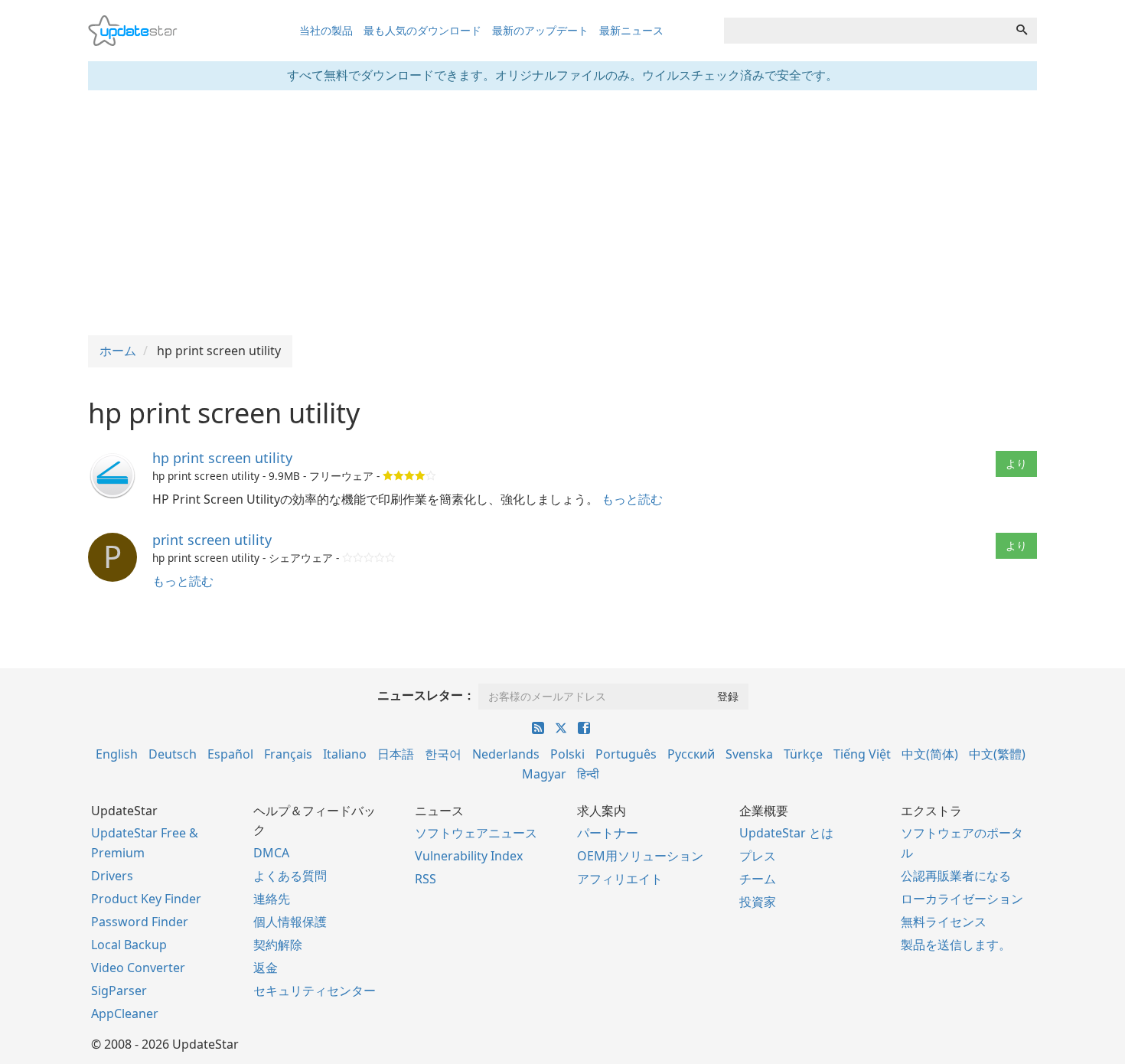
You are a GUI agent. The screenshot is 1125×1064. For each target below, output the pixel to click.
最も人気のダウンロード (422, 30)
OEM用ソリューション (640, 855)
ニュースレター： (426, 695)
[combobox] (865, 31)
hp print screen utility (222, 458)
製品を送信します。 (956, 944)
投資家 (757, 901)
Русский (691, 754)
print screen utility (212, 539)
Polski (567, 754)
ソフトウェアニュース (476, 832)
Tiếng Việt (862, 754)
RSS (425, 878)
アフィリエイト (620, 878)
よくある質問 (290, 875)
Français (288, 754)
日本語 (395, 754)
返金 (265, 967)
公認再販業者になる (956, 875)
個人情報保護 (290, 921)
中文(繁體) (997, 754)
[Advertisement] (562, 213)
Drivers (112, 875)
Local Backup (129, 944)
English (117, 754)
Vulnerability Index (469, 855)
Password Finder (139, 921)
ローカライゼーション (962, 898)
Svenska (749, 754)
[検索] (1021, 31)
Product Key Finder (146, 898)
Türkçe (803, 754)
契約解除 (277, 944)
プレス (757, 855)
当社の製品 (326, 30)
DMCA (271, 852)
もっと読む (632, 499)
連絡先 (271, 898)
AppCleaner (124, 1013)
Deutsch (172, 754)
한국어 (443, 754)
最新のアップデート (540, 30)
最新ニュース (631, 30)
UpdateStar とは (786, 832)
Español (230, 754)
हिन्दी (588, 773)
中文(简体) (930, 754)
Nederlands (506, 754)
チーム (757, 878)
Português (626, 754)
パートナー (607, 832)
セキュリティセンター (314, 990)
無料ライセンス (943, 921)
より (1016, 463)
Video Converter (138, 967)
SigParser (119, 990)
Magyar (544, 773)
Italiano (345, 754)
